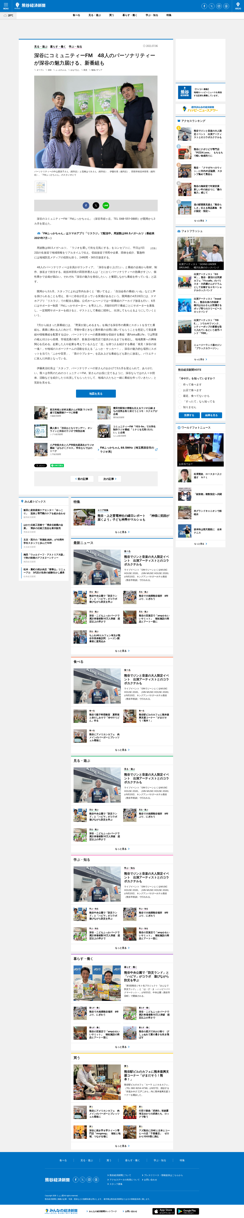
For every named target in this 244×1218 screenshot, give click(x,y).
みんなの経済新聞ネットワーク (61, 1211)
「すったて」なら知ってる (199, 401)
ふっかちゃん (61, 70)
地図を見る (96, 393)
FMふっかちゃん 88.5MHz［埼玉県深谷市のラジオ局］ (127, 449)
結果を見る (211, 415)
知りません (189, 407)
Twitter (211, 6)
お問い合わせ (150, 1179)
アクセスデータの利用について (125, 1179)
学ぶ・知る (152, 15)
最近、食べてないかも (196, 395)
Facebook (204, 6)
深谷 (50, 70)
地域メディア (96, 70)
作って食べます (192, 384)
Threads (226, 6)
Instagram (219, 6)
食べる (76, 15)
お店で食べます (192, 390)
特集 (168, 15)
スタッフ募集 (116, 1184)
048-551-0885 (128, 218)
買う (111, 15)
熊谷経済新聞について (120, 1175)
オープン (40, 70)
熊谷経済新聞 (30, 5)
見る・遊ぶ (94, 15)
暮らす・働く (129, 15)
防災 (85, 70)
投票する (189, 415)
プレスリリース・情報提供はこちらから (163, 1175)
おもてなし (75, 70)
